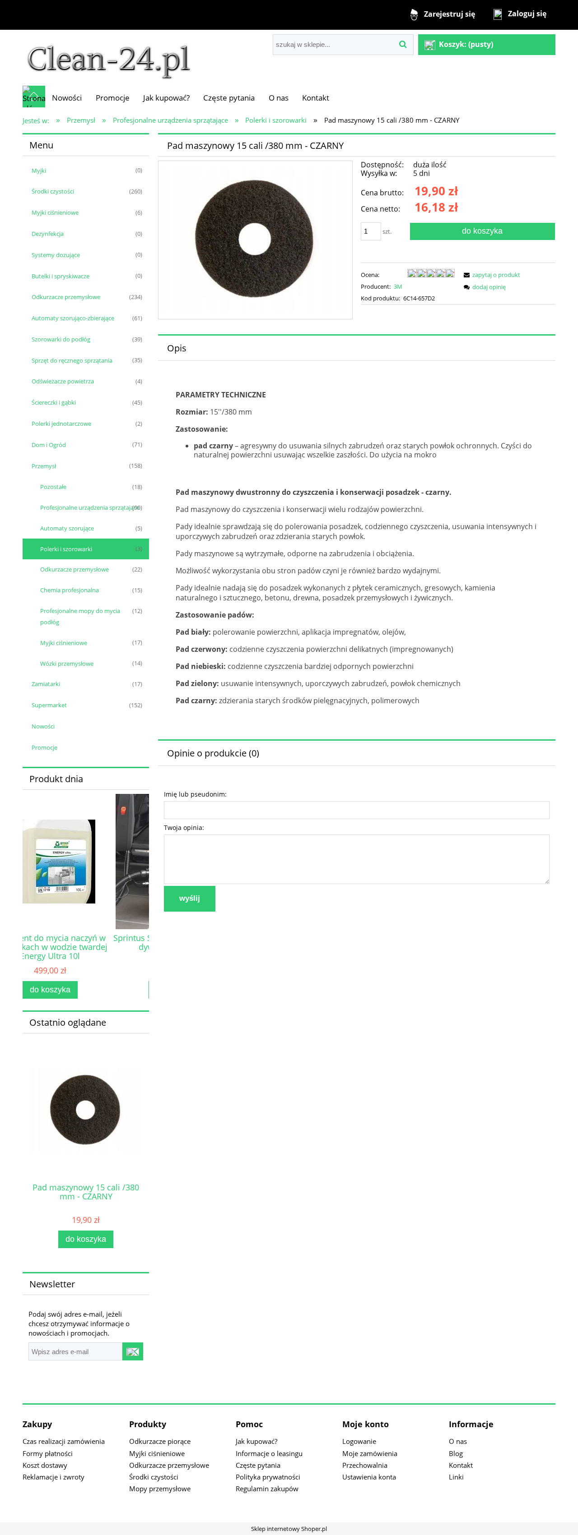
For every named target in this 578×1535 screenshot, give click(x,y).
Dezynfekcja (48, 234)
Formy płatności (48, 1453)
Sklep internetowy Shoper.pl (289, 1529)
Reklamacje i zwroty (53, 1476)
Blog (456, 1453)
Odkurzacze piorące (160, 1441)
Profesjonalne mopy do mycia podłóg (80, 616)
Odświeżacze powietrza (63, 381)
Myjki (39, 170)
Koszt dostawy (45, 1465)
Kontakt (461, 1465)
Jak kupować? (256, 1441)
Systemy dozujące (56, 255)
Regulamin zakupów (267, 1488)
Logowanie (359, 1441)
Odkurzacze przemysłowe (66, 297)
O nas (458, 1441)
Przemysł (44, 466)
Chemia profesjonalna (69, 590)
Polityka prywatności (268, 1476)
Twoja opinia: (184, 827)
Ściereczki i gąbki (54, 402)
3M (398, 286)
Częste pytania (258, 1465)
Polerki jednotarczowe (61, 423)
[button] (490, 275)
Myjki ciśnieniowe (55, 212)
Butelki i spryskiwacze (60, 276)
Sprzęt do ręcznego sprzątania (72, 360)
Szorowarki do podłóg (61, 339)
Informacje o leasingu (269, 1453)
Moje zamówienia (369, 1453)
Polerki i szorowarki (66, 549)
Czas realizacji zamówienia (64, 1441)
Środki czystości (53, 191)
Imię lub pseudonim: (195, 794)
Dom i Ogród (49, 445)
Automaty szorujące (67, 528)
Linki (456, 1476)
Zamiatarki (46, 684)
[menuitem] (67, 98)
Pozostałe (53, 487)
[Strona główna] (109, 57)
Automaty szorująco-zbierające (73, 318)
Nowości (43, 726)
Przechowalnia (364, 1465)
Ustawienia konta (369, 1476)
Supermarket (49, 705)
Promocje (44, 747)
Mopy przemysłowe (160, 1488)
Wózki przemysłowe (66, 663)
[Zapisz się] (132, 1351)
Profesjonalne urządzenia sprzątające (90, 507)
